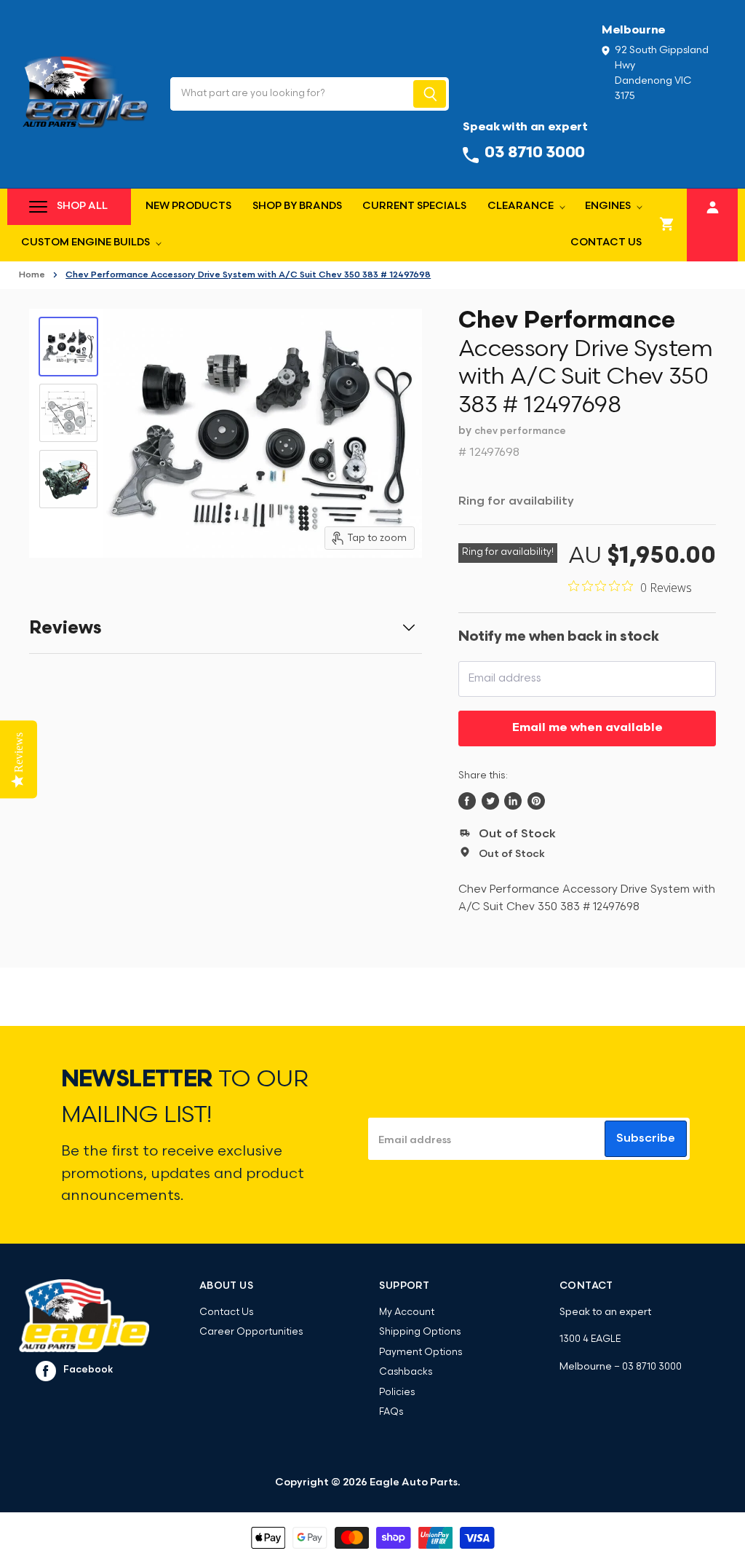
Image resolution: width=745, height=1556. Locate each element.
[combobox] (290, 94)
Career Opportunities (251, 1332)
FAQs (391, 1412)
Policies (397, 1392)
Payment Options (420, 1352)
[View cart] (667, 225)
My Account (406, 1312)
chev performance (520, 431)
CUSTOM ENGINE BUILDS (86, 242)
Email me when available (587, 728)
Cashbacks (405, 1372)
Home (32, 275)
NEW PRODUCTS (188, 206)
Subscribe (645, 1139)
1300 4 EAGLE (590, 1339)
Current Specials (414, 206)
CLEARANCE (521, 206)
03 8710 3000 (652, 1367)
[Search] (429, 94)
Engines (609, 206)
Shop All (82, 206)
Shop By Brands (297, 206)
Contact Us (606, 242)
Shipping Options (420, 1332)
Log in (713, 205)
